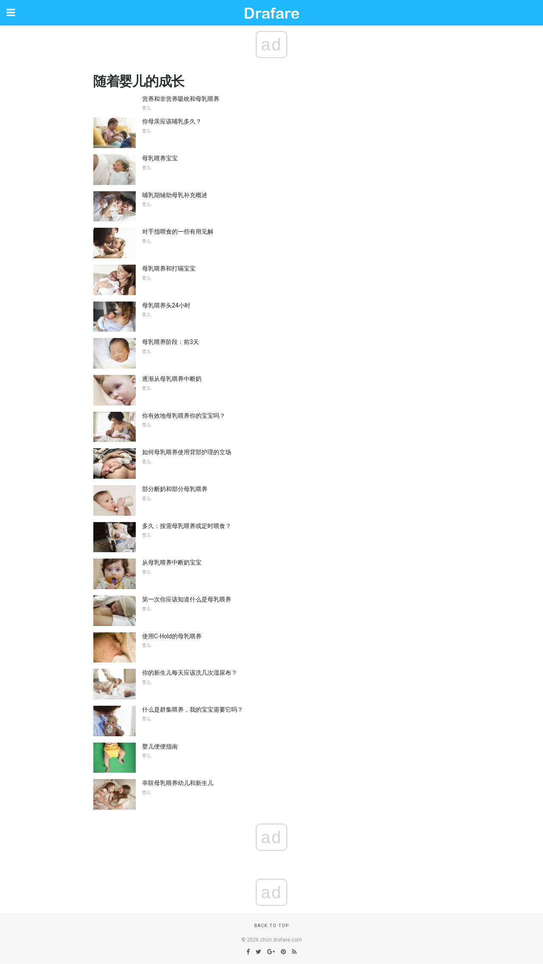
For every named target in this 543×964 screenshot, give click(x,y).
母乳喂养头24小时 (166, 305)
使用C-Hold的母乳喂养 (172, 636)
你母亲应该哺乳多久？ (172, 121)
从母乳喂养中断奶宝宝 (172, 562)
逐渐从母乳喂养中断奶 (172, 378)
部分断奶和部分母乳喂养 (174, 489)
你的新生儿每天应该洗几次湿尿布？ (189, 672)
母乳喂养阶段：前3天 (170, 341)
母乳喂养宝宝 (160, 158)
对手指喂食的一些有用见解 (177, 231)
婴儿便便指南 (160, 746)
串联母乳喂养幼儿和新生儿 (177, 783)
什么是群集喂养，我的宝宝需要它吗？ (192, 709)
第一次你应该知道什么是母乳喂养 (186, 599)
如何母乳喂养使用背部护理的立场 (186, 452)
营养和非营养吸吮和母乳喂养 (180, 98)
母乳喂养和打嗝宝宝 (169, 268)
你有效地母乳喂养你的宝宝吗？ (183, 415)
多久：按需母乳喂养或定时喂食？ (186, 526)
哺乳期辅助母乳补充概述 (174, 195)
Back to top (271, 925)
